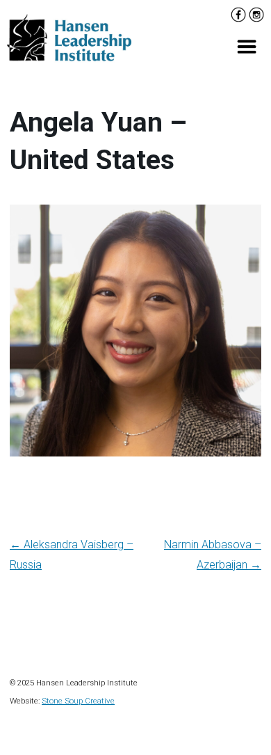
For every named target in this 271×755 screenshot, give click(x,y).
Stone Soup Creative (78, 701)
